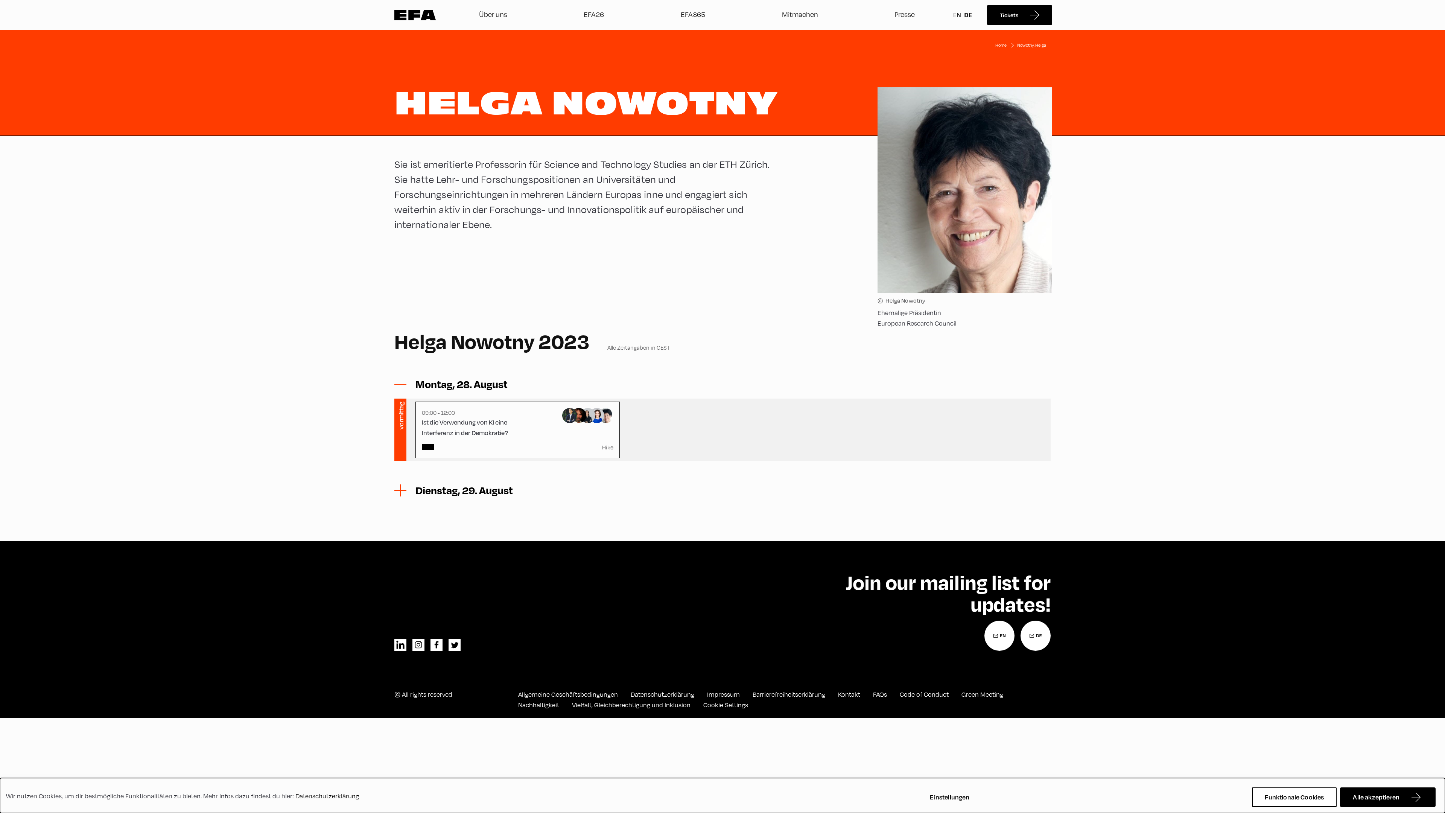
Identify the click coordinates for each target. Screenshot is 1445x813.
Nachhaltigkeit (538, 705)
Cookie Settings (725, 705)
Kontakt (849, 694)
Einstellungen (949, 797)
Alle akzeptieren (1376, 797)
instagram (418, 645)
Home (1001, 45)
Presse (904, 14)
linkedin (400, 645)
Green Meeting (982, 694)
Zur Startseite (415, 15)
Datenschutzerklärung (662, 694)
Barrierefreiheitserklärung (789, 694)
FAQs (880, 694)
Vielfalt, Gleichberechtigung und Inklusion (631, 705)
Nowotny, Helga (1031, 45)
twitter (455, 645)
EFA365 (693, 14)
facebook (436, 645)
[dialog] (722, 795)
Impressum (723, 694)
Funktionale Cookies (1294, 797)
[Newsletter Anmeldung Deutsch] (1036, 636)
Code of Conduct (924, 694)
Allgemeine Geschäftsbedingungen (568, 694)
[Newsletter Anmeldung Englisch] (999, 636)
